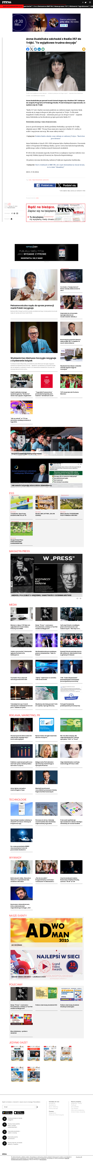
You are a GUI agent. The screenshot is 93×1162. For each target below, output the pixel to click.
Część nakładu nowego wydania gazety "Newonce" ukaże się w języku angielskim (21, 394)
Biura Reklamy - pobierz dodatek (19, 1032)
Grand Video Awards (78, 1112)
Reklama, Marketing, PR (24, 715)
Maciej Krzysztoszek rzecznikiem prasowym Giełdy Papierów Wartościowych (46, 790)
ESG (11, 493)
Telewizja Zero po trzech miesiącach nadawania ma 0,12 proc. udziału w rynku (21, 705)
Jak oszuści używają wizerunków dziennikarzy (31, 485)
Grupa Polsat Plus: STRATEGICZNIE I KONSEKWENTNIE (17, 541)
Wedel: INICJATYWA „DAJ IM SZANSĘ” (45, 514)
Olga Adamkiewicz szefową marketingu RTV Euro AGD (69, 763)
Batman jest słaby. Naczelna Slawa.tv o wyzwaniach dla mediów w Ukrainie (21, 879)
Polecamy (16, 984)
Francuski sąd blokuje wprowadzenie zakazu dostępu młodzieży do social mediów (71, 821)
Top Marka (74, 1108)
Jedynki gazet (18, 1042)
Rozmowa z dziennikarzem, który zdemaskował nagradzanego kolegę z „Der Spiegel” (21, 906)
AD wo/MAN (75, 1107)
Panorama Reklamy (77, 1110)
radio (30, 180)
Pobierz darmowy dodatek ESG (46, 1005)
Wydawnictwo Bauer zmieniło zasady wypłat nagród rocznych (70, 367)
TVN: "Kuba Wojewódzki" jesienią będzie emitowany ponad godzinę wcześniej (69, 679)
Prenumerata (53, 1108)
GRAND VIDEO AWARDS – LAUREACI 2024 (28, 977)
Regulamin (52, 1113)
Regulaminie (43, 1159)
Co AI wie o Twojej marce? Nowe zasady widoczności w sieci (70, 288)
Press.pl (73, 1105)
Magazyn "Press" (76, 1103)
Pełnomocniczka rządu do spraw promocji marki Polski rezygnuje (32, 306)
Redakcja (52, 1103)
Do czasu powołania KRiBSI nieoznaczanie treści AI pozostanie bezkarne (20, 848)
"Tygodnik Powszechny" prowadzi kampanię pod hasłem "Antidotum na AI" (44, 394)
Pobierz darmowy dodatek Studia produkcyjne (69, 1006)
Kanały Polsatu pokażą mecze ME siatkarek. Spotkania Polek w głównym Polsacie (70, 653)
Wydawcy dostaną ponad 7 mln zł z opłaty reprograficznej (46, 705)
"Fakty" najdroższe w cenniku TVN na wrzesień (45, 678)
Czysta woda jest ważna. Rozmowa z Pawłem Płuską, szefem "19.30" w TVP (69, 879)
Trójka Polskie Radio (37, 180)
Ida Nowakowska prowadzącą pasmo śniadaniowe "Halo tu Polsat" (45, 653)
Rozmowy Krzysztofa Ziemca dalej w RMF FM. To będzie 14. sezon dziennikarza (70, 341)
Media (13, 604)
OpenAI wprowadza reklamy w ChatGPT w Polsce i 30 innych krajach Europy (21, 821)
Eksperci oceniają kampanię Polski (26, 454)
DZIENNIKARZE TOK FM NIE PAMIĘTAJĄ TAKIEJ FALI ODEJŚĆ (37, 595)
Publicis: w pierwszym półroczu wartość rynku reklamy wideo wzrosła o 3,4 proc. (21, 763)
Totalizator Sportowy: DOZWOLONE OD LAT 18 (18, 514)
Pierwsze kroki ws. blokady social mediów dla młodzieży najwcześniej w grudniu (45, 821)
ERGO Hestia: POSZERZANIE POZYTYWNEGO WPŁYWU (69, 514)
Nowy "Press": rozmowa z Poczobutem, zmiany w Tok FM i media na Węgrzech (46, 626)
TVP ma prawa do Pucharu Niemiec (69, 393)
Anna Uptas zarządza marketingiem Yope (18, 789)
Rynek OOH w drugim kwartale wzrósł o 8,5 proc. (46, 736)
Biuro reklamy (53, 1107)
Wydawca (52, 1105)
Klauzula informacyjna (56, 1115)
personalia (46, 180)
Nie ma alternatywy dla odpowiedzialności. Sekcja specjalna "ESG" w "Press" (69, 737)
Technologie (18, 799)
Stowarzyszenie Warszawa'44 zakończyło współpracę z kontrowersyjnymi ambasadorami (21, 738)
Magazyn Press (19, 551)
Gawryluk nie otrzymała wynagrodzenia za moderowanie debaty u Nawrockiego (68, 315)
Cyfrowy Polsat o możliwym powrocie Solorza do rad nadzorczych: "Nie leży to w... (70, 626)
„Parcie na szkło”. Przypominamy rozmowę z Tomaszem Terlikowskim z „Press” (44, 880)
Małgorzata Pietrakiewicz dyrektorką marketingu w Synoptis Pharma (44, 763)
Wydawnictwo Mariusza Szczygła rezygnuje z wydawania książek (33, 359)
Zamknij (79, 1157)
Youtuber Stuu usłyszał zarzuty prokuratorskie (19, 678)
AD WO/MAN (16, 945)
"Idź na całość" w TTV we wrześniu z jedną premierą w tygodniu (21, 420)
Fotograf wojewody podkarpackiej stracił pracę (70, 705)
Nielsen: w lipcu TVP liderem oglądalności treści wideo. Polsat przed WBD (20, 626)
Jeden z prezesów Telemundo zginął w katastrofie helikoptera (21, 653)
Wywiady (15, 857)
